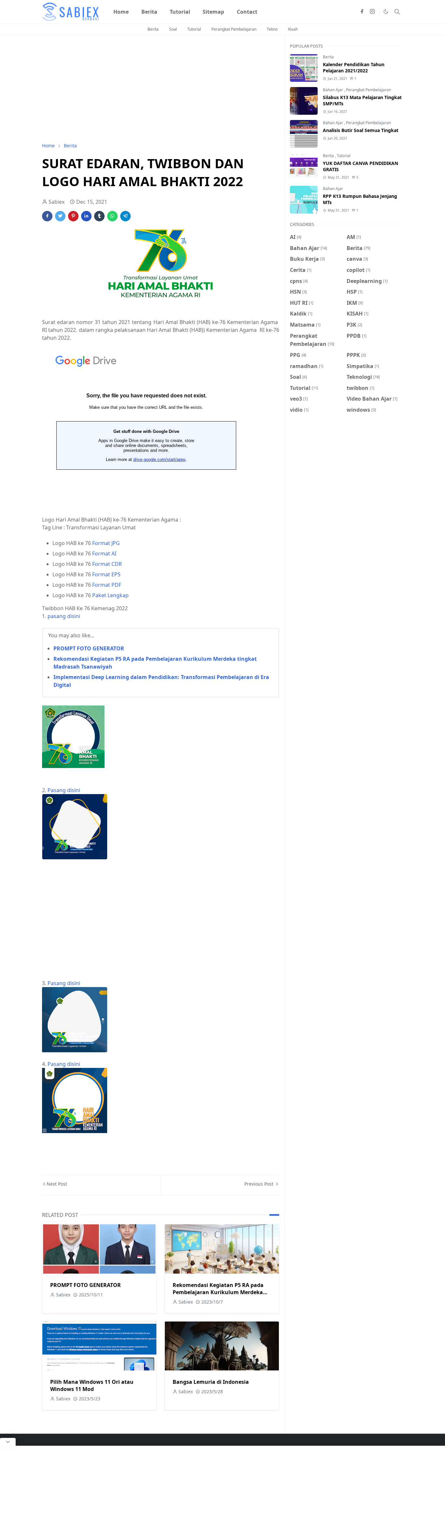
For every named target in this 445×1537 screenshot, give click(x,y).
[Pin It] (73, 216)
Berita (153, 29)
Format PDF (106, 584)
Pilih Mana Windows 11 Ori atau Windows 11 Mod (92, 1385)
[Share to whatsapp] (112, 216)
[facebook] (362, 12)
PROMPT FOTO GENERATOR (88, 648)
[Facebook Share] (47, 216)
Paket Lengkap (110, 595)
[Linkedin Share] (86, 216)
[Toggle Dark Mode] (385, 11)
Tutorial (194, 29)
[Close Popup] (8, 1442)
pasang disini (64, 616)
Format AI (104, 553)
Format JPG (106, 543)
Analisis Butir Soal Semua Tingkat (360, 130)
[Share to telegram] (125, 216)
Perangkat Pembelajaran (233, 29)
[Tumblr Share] (99, 216)
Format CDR (107, 564)
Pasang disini (64, 790)
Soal (173, 29)
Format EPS (106, 574)
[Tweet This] (60, 216)
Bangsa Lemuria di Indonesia (211, 1381)
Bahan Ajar (333, 90)
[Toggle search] (397, 12)
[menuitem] (121, 11)
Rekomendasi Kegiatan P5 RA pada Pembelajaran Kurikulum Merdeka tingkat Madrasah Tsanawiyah (218, 1292)
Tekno (272, 29)
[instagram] (372, 12)
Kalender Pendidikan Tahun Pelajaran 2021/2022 (353, 67)
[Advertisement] (160, 88)
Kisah (293, 29)
